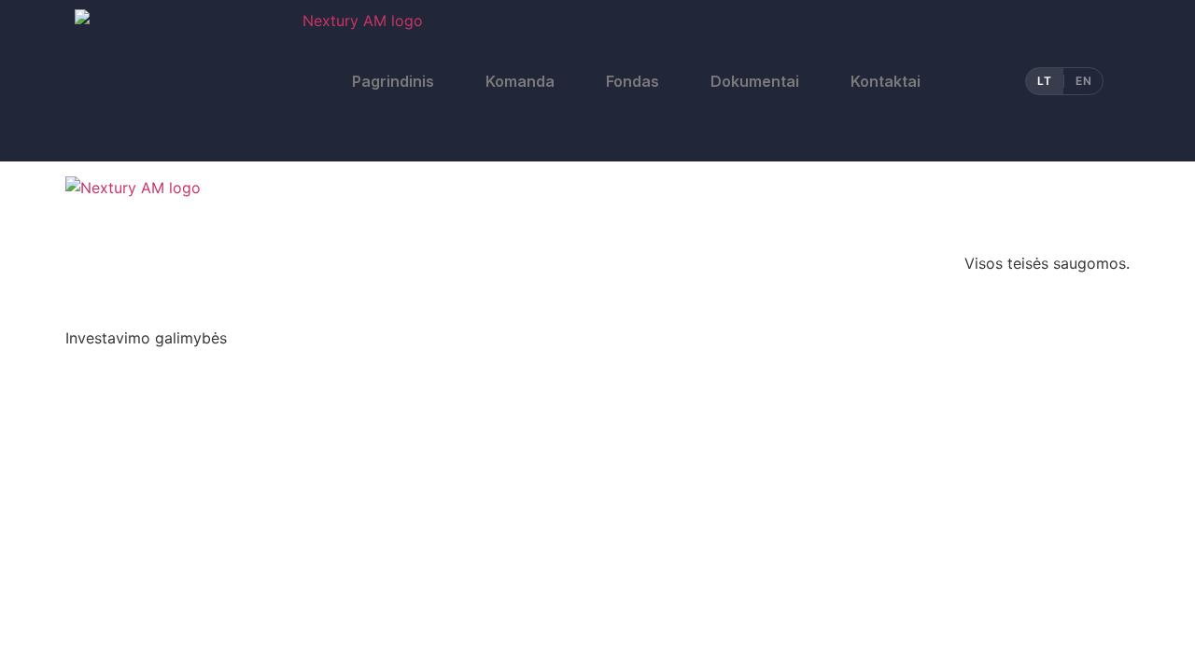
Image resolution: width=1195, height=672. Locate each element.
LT (1044, 81)
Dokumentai (754, 81)
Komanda (520, 81)
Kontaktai (886, 81)
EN (1083, 81)
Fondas (632, 81)
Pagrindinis (393, 81)
